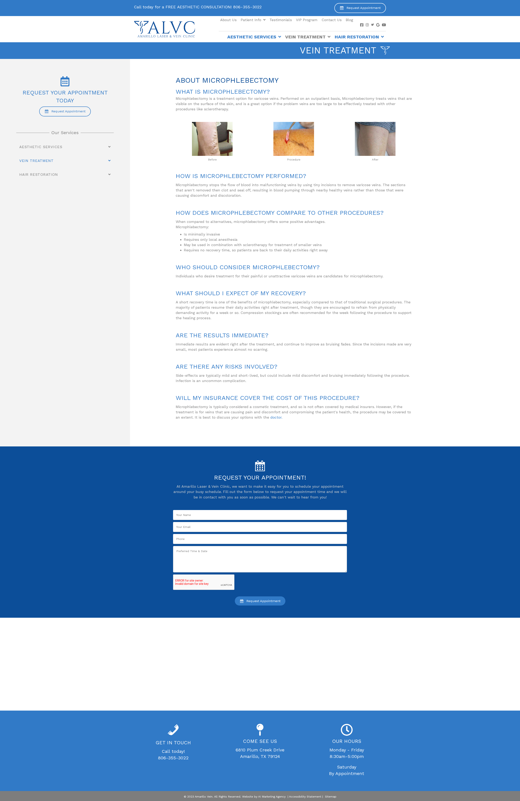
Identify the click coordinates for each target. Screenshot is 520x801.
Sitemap (330, 796)
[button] (360, 8)
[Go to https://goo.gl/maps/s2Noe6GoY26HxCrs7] (260, 742)
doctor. (276, 417)
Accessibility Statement (305, 796)
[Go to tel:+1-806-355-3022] (208, 8)
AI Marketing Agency (272, 796)
